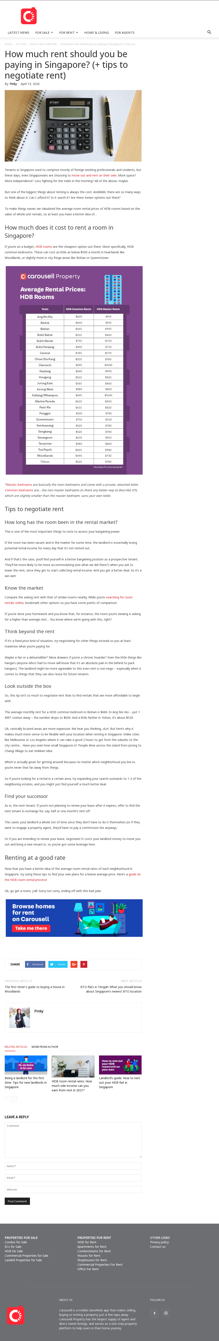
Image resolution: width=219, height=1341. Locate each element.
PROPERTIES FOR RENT (94, 1238)
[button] (209, 32)
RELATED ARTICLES (16, 1047)
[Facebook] (154, 1313)
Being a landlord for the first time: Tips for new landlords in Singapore (26, 1082)
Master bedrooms (19, 484)
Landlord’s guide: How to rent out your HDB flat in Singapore (119, 1082)
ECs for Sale (13, 1247)
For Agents (125, 32)
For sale (42, 32)
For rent (67, 32)
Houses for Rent (88, 1256)
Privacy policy (159, 1242)
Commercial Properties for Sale (26, 1256)
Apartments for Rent (92, 1247)
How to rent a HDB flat (43, 44)
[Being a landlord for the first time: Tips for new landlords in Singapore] (26, 1065)
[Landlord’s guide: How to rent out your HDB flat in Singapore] (120, 1065)
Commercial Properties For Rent (100, 1264)
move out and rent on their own (94, 175)
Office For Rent (88, 1269)
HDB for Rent (86, 1242)
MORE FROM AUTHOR (45, 1047)
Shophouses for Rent (92, 1260)
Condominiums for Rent (94, 1251)
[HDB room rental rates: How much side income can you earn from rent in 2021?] (73, 1066)
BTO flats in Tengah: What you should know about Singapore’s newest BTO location (111, 989)
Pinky (13, 84)
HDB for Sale (14, 1251)
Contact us (158, 1247)
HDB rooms (44, 247)
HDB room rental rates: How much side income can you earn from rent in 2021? (72, 1085)
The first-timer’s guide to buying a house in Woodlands (35, 989)
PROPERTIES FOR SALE (21, 1238)
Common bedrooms (19, 490)
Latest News (18, 32)
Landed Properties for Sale (23, 1260)
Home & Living (96, 32)
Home (8, 44)
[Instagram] (166, 1313)
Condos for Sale (16, 1242)
